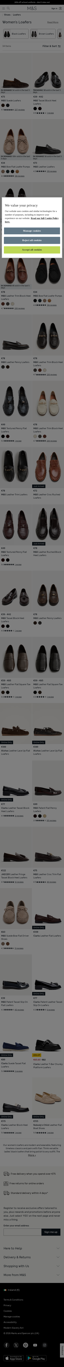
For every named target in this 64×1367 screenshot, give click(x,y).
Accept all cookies (32, 250)
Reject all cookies (32, 240)
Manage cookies (32, 231)
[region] (32, 227)
